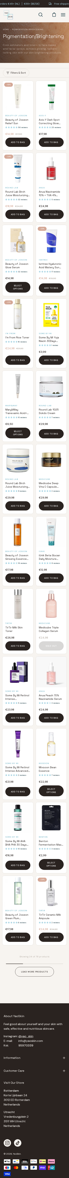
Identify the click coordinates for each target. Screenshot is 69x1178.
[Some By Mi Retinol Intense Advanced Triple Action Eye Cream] (17, 743)
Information (12, 1058)
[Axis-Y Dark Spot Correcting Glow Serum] (51, 96)
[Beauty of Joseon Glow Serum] (17, 240)
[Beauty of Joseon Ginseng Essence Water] (17, 531)
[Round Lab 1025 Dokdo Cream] (51, 386)
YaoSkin (17, 1153)
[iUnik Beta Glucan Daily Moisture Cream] (51, 531)
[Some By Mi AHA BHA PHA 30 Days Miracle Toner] (17, 817)
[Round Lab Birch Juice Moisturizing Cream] (17, 459)
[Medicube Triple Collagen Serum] (51, 604)
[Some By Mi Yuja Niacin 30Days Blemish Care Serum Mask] (51, 314)
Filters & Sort (18, 72)
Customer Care (14, 1071)
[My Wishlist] (46, 14)
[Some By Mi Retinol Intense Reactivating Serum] (17, 671)
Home (6, 29)
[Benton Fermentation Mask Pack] (51, 817)
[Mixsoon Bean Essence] (51, 743)
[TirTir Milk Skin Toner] (17, 604)
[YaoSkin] (8, 15)
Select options (18, 287)
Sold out (51, 646)
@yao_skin (25, 1036)
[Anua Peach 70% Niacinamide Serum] (51, 671)
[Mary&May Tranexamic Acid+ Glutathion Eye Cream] (17, 386)
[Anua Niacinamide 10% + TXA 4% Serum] (51, 168)
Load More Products (34, 971)
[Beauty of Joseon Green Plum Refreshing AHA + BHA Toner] (17, 891)
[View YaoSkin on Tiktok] (17, 1143)
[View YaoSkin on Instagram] (7, 1143)
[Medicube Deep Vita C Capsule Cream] (51, 459)
